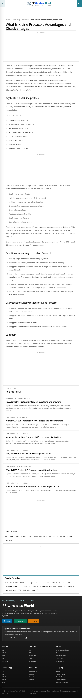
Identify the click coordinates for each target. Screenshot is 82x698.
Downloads (33, 671)
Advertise (32, 677)
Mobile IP (35, 590)
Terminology (16, 20)
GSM (30, 536)
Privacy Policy (60, 674)
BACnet (54, 583)
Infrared (35, 586)
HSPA (48, 583)
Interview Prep (24, 398)
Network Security (10, 590)
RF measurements (46, 586)
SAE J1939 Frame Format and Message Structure (28, 453)
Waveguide (8, 540)
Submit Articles (61, 680)
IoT (57, 536)
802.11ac (52, 536)
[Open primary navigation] (2, 3)
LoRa (25, 586)
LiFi (21, 586)
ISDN (12, 583)
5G (6, 536)
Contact (31, 680)
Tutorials (32, 646)
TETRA (68, 583)
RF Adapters (60, 661)
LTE (40, 536)
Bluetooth (24, 536)
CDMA (4, 680)
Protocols (25, 20)
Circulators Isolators (62, 650)
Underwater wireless (11, 586)
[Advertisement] (41, 45)
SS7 (65, 586)
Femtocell (42, 583)
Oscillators (59, 658)
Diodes (58, 653)
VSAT (55, 586)
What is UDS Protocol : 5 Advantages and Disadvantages (32, 470)
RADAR (62, 536)
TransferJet (29, 583)
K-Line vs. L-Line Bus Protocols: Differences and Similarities (33, 437)
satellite (69, 536)
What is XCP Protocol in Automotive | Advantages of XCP (32, 486)
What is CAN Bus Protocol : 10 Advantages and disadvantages (34, 420)
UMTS (36, 536)
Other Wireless (25, 466)
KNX (24, 590)
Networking (71, 586)
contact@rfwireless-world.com (14, 638)
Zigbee (10, 536)
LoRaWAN (5, 661)
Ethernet (61, 583)
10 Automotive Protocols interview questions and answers (33, 402)
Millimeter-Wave (61, 656)
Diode (60, 586)
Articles (5, 646)
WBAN (22, 583)
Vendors (59, 646)
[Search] (79, 3)
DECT (7, 583)
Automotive (24, 417)
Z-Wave (16, 536)
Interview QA (11, 398)
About (58, 671)
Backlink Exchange (62, 682)
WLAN (45, 536)
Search (31, 674)
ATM (16, 583)
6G (30, 653)
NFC (30, 586)
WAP (28, 590)
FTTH (19, 590)
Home (8, 20)
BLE (36, 583)
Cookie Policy (60, 677)
